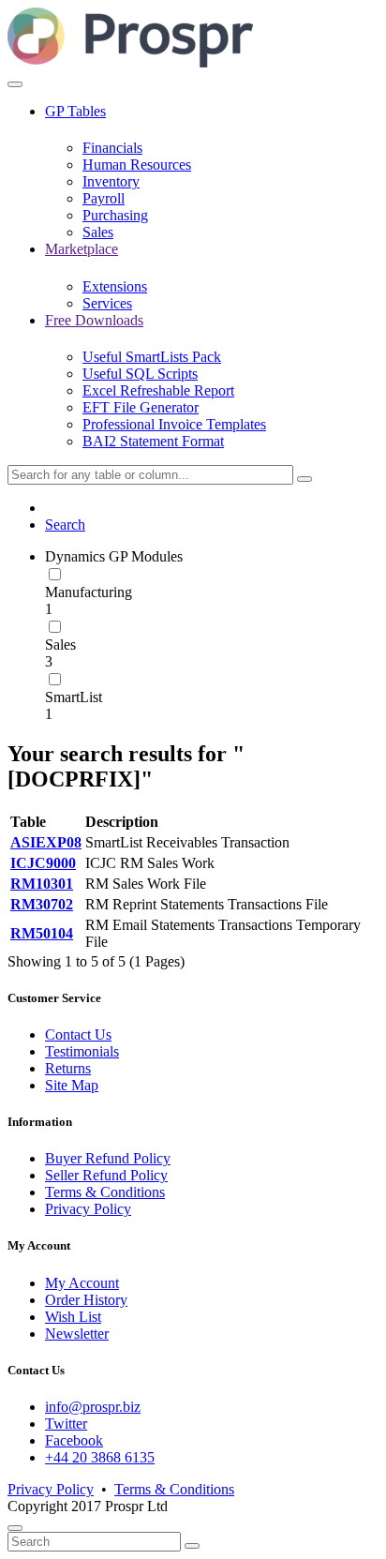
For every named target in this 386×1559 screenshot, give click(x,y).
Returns (68, 1068)
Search (65, 524)
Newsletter (77, 1334)
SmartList (73, 697)
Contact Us (78, 1034)
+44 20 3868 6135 (100, 1457)
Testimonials (82, 1051)
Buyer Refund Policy (108, 1158)
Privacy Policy (88, 1209)
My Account (82, 1283)
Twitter (66, 1424)
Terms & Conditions (105, 1192)
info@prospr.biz (93, 1407)
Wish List (73, 1317)
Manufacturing (88, 592)
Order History (86, 1300)
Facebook (74, 1440)
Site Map (71, 1085)
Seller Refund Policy (106, 1175)
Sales (60, 644)
